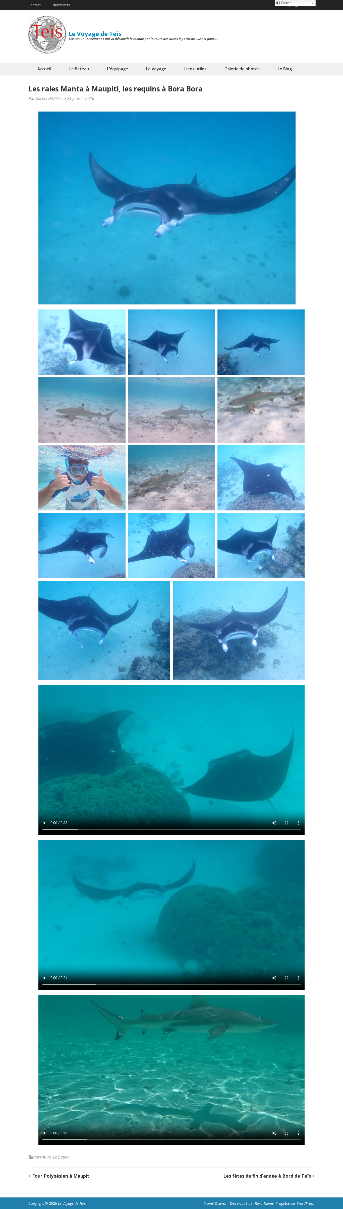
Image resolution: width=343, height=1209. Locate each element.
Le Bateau (79, 69)
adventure (42, 1157)
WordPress (305, 1203)
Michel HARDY (48, 98)
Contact (34, 5)
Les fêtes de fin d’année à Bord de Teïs (267, 1176)
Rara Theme (264, 1203)
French (285, 3)
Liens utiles (195, 69)
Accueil (44, 69)
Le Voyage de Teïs (95, 33)
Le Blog (285, 69)
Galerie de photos (242, 69)
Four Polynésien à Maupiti (61, 1176)
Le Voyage (156, 69)
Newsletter (61, 5)
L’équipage (117, 69)
